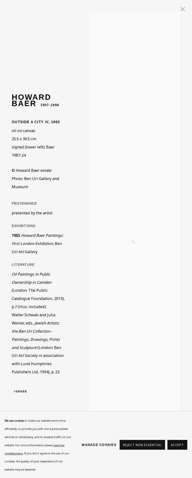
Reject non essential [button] (142, 445)
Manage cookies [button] (99, 445)
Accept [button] (177, 445)
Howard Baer (31, 100)
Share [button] (21, 391)
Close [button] (181, 10)
